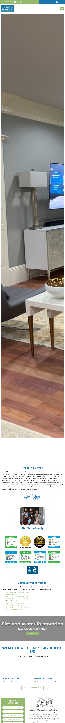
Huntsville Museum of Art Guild (17, 609)
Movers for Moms (12, 594)
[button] (62, 8)
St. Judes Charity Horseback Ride (18, 596)
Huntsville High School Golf (16, 605)
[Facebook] (57, 2)
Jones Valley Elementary (15, 603)
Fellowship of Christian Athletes (17, 592)
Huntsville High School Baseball (17, 607)
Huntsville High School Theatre (17, 599)
